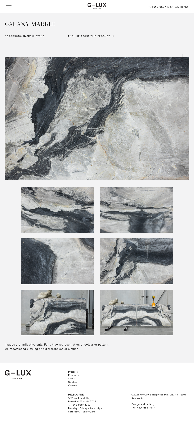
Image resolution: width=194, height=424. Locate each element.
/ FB (180, 6)
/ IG (186, 6)
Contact (73, 382)
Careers (72, 385)
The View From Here (143, 407)
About (71, 378)
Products (73, 375)
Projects (73, 372)
